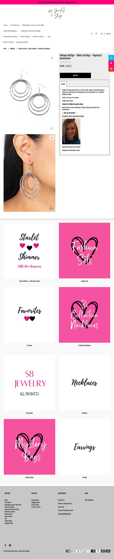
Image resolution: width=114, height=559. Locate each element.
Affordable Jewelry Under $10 (13, 505)
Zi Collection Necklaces (84, 345)
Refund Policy (8, 521)
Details (63, 84)
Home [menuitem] (5, 25)
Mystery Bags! (29, 477)
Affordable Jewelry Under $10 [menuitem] (33, 25)
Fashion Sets (84, 281)
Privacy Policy (35, 505)
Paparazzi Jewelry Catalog (12, 509)
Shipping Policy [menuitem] (22, 42)
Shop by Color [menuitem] (38, 36)
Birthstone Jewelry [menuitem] (10, 36)
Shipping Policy (9, 523)
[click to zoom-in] (51, 58)
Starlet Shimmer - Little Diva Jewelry (29, 281)
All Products (8, 502)
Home (5, 49)
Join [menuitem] (49, 36)
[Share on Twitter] (111, 63)
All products (29, 413)
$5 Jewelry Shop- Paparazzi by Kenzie (73, 116)
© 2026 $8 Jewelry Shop (10, 551)
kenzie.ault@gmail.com (64, 514)
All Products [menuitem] (15, 25)
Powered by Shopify (23, 551)
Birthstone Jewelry (10, 512)
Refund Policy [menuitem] (8, 42)
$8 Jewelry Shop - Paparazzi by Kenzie (64, 2)
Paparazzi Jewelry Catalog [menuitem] (30, 31)
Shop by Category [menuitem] (10, 31)
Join (6, 519)
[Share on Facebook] (111, 57)
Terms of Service (36, 507)
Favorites (29, 345)
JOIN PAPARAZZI (89, 500)
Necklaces (84, 413)
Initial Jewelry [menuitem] (25, 36)
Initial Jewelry (8, 514)
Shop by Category (9, 507)
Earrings (12, 49)
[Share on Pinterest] (111, 69)
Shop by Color (8, 516)
